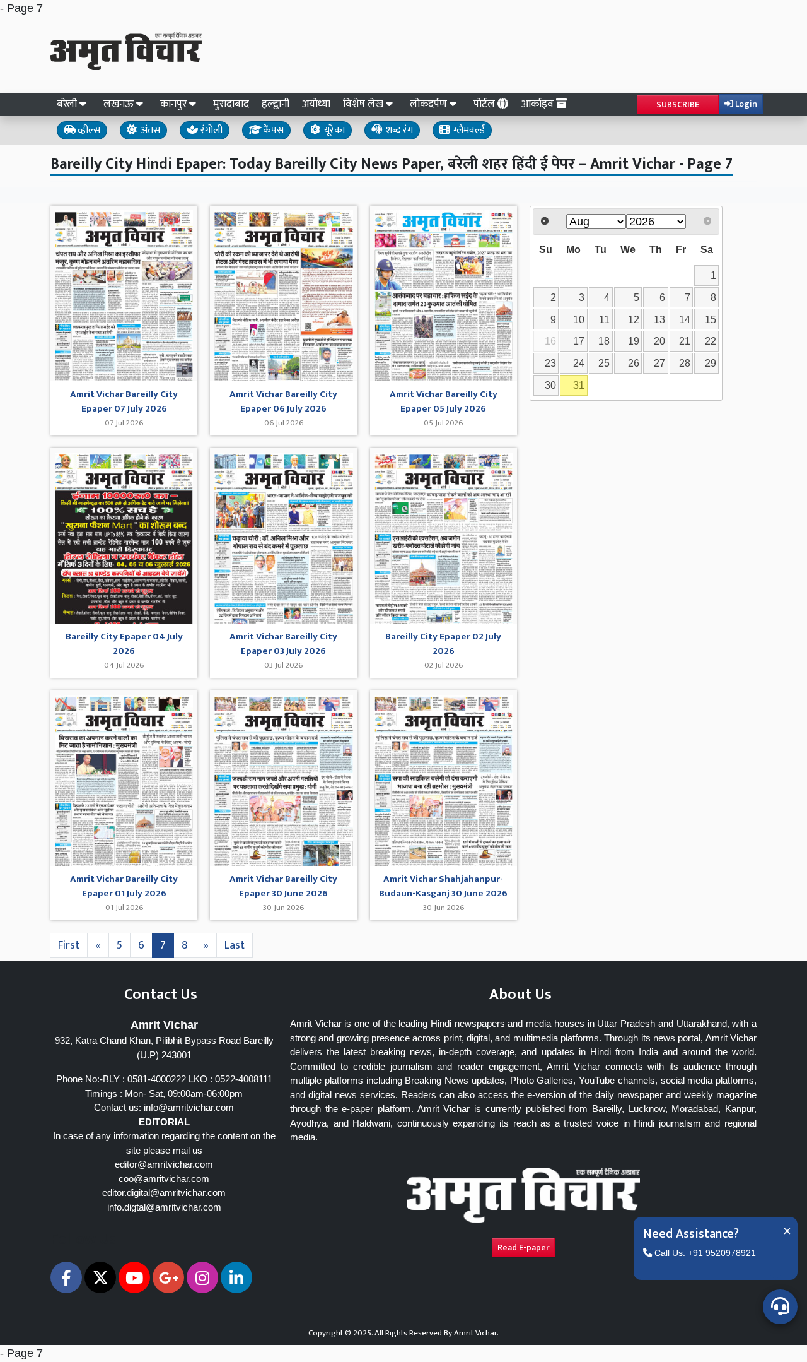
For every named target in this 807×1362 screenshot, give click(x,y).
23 (550, 363)
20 (659, 340)
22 (710, 340)
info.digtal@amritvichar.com (164, 1207)
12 (633, 319)
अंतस (149, 130)
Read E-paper (523, 1247)
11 (604, 319)
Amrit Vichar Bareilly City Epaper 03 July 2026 (283, 644)
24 (578, 363)
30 (550, 385)
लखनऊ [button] (119, 104)
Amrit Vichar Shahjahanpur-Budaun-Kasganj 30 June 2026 (443, 886)
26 (633, 363)
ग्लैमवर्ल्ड (468, 130)
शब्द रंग (398, 130)
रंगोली (210, 130)
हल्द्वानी (275, 104)
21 (684, 340)
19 (633, 340)
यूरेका (333, 130)
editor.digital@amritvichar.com (164, 1192)
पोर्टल (485, 104)
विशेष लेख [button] (364, 104)
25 (604, 363)
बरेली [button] (68, 104)
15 (710, 319)
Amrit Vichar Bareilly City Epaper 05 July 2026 (443, 402)
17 (578, 340)
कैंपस (272, 130)
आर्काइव (538, 104)
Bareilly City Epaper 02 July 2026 (443, 644)
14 (684, 319)
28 (684, 363)
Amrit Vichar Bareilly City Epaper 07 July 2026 (124, 402)
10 (578, 319)
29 (710, 363)
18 (604, 340)
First (68, 945)
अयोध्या (316, 104)
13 (659, 319)
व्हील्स (87, 130)
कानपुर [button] (174, 104)
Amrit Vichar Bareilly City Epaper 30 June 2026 (283, 886)
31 (578, 385)
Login (745, 104)
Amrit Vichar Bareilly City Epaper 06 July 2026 (283, 402)
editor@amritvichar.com (164, 1164)
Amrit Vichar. (476, 1333)
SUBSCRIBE (678, 104)
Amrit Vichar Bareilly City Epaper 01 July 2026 (124, 886)
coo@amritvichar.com (164, 1178)
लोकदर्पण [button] (430, 104)
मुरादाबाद (231, 104)
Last (234, 945)
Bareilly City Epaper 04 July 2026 (124, 644)
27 (659, 363)
